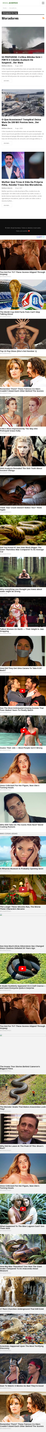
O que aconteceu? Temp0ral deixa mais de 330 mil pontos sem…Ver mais (21, 122)
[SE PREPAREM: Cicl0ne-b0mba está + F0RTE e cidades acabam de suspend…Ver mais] (23, 40)
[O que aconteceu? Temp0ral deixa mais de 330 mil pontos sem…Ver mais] (23, 102)
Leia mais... (7, 81)
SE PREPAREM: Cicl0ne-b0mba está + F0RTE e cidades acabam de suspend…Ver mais (22, 60)
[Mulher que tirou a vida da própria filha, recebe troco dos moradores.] (23, 165)
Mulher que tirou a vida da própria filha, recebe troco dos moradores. (22, 183)
